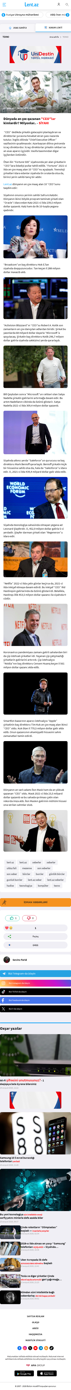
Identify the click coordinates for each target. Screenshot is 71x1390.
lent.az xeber (35, 879)
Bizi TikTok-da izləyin (18, 991)
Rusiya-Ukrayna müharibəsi (22, 14)
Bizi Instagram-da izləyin (19, 983)
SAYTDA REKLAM (35, 1316)
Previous (3, 15)
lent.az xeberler (55, 879)
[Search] (67, 4)
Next (67, 15)
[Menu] (4, 5)
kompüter (43, 885)
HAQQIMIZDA (35, 1334)
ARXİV (35, 1328)
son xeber (12, 874)
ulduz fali (12, 868)
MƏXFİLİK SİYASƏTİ (35, 1340)
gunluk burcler (14, 879)
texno (57, 885)
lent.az (23, 862)
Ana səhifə (54, 37)
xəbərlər (51, 862)
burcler (39, 874)
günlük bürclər (57, 874)
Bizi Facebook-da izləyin (19, 1000)
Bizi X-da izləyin (15, 1008)
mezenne (27, 868)
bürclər (26, 874)
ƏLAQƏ (35, 1322)
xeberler (36, 862)
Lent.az (7, 184)
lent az (10, 862)
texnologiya (25, 885)
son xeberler (43, 868)
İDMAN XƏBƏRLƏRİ (35, 902)
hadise (10, 885)
